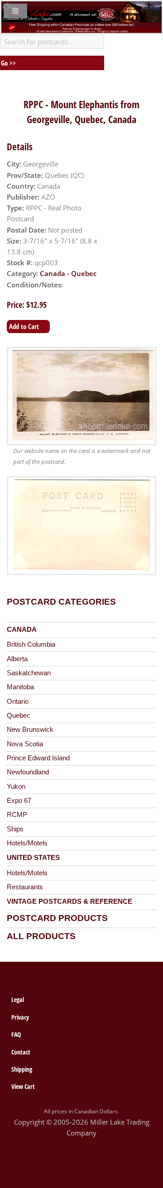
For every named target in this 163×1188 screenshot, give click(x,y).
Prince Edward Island (38, 758)
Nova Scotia (25, 744)
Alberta (17, 659)
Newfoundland (28, 772)
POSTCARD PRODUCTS (57, 918)
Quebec (18, 715)
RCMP (17, 814)
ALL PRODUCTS (41, 936)
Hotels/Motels (27, 843)
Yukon (16, 786)
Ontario (18, 701)
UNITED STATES (33, 857)
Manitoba (20, 687)
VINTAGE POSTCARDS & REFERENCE (69, 901)
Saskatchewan (29, 673)
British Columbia (31, 644)
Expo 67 (19, 800)
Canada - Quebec (68, 273)
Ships (15, 829)
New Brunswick (30, 729)
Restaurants (25, 887)
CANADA (22, 629)
